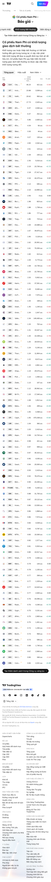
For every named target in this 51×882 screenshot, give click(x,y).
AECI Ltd (17, 336)
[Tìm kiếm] (32, 3)
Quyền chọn (7, 800)
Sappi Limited (17, 540)
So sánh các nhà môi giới (36, 757)
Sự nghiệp (30, 792)
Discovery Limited (17, 225)
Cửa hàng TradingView (35, 802)
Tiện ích (29, 851)
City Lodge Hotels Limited (17, 85)
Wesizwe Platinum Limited (17, 131)
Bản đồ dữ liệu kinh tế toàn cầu (12, 804)
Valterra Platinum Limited (17, 318)
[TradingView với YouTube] (15, 695)
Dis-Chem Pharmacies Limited (17, 651)
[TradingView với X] (4, 695)
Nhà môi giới (31, 754)
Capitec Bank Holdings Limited (17, 418)
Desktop (5, 817)
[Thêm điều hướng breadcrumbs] (15, 11)
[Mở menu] (3, 3)
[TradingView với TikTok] (38, 695)
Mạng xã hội (7, 825)
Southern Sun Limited (17, 447)
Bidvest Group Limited (17, 482)
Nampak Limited (17, 178)
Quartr (32, 722)
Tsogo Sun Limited (17, 219)
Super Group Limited (17, 511)
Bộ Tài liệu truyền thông (35, 795)
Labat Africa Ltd (17, 196)
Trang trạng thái (32, 844)
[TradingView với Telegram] (32, 695)
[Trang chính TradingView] (9, 3)
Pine (4, 759)
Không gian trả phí (9, 868)
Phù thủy (5, 863)
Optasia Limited (17, 622)
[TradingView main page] (11, 685)
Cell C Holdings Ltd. (17, 120)
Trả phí (29, 739)
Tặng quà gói (31, 744)
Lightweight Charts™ (34, 857)
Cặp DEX (5, 757)
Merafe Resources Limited (17, 564)
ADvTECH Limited (17, 108)
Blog (28, 787)
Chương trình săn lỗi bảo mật (35, 840)
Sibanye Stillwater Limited (17, 161)
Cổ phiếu (5, 744)
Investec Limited (17, 505)
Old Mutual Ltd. (17, 628)
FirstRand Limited (17, 529)
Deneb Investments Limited (17, 114)
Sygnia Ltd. (17, 610)
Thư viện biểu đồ (32, 854)
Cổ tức (5, 785)
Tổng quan (30, 752)
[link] (25, 35)
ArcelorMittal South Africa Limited (17, 137)
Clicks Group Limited (17, 242)
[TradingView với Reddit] (44, 695)
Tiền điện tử (7, 752)
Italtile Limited (17, 96)
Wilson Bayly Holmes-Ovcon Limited (17, 190)
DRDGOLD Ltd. (17, 365)
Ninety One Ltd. (17, 558)
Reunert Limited (17, 277)
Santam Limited (17, 231)
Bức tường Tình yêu (10, 827)
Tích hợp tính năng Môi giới (36, 872)
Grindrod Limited (17, 470)
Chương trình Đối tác (34, 874)
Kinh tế (5, 780)
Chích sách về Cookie (34, 829)
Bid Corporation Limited (17, 599)
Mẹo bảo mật (31, 836)
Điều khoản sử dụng (34, 819)
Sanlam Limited (17, 289)
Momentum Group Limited (17, 523)
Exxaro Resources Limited (17, 342)
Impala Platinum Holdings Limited (17, 166)
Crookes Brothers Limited (17, 645)
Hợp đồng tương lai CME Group (35, 768)
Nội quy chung (8, 837)
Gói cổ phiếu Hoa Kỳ (34, 774)
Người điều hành (8, 840)
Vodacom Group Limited (17, 587)
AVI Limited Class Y (17, 359)
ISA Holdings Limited (17, 155)
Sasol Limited (17, 464)
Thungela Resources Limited (17, 353)
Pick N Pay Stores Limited (17, 377)
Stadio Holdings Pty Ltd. (17, 307)
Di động (5, 815)
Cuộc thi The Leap (33, 759)
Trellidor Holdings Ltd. (17, 149)
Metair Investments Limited (17, 406)
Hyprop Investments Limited (17, 260)
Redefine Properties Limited (17, 254)
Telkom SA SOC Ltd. (17, 546)
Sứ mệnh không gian (34, 784)
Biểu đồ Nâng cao (33, 859)
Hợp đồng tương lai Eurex (36, 772)
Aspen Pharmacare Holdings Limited (17, 435)
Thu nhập (6, 782)
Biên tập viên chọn (9, 853)
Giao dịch (6, 847)
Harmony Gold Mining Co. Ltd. (17, 283)
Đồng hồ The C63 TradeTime (33, 811)
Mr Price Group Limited (17, 394)
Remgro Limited (17, 499)
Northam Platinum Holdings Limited (17, 388)
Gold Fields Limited (17, 248)
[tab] (25, 29)
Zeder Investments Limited (17, 383)
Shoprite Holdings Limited (17, 371)
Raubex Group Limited (17, 605)
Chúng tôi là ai (31, 782)
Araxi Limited (17, 301)
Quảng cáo (30, 869)
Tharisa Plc (17, 102)
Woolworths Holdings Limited (17, 412)
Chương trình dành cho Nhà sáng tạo (13, 834)
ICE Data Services (26, 707)
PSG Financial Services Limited (17, 236)
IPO (3, 787)
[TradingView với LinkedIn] (26, 695)
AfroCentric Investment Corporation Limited (17, 125)
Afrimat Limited (17, 616)
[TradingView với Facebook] (9, 695)
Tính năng (30, 736)
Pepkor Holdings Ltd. (17, 143)
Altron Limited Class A (17, 593)
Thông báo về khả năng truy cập (37, 833)
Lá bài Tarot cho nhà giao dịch (36, 806)
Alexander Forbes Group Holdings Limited (17, 324)
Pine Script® (7, 807)
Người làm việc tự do (10, 865)
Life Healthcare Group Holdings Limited (17, 570)
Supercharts (7, 736)
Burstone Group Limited (17, 634)
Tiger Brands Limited (17, 172)
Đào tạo (5, 850)
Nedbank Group (17, 453)
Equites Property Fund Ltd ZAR (17, 207)
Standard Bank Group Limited (17, 494)
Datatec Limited (17, 517)
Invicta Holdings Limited (17, 90)
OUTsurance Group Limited (17, 295)
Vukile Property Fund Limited (17, 429)
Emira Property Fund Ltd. (17, 581)
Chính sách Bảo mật (34, 826)
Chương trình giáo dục (35, 877)
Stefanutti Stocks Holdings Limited (17, 640)
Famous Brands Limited (17, 348)
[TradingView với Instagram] (21, 695)
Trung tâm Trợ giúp (33, 790)
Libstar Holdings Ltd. (17, 423)
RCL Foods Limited (17, 213)
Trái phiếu (6, 749)
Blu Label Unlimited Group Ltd (17, 201)
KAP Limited (17, 575)
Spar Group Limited (17, 459)
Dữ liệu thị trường (33, 742)
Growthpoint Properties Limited (17, 312)
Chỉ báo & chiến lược (10, 860)
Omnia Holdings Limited (17, 552)
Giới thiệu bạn (7, 830)
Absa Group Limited (17, 272)
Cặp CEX (5, 754)
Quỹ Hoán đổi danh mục (11, 746)
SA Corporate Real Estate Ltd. (17, 657)
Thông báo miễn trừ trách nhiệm (36, 823)
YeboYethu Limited (17, 488)
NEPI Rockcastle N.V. (17, 266)
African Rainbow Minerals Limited (17, 330)
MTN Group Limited (17, 534)
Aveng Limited (17, 441)
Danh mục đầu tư (9, 795)
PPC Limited (17, 184)
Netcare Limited (17, 400)
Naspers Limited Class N (17, 476)
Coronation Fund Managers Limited (17, 663)
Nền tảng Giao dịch (33, 862)
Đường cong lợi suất (10, 797)
